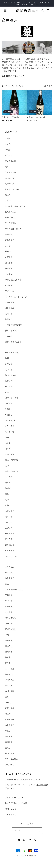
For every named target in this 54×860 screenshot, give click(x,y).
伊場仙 (8, 150)
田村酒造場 (9, 308)
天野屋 (8, 138)
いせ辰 (8, 144)
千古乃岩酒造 (10, 223)
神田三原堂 (9, 533)
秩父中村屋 (9, 550)
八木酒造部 (9, 669)
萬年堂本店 (9, 572)
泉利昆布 (8, 623)
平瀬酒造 (8, 415)
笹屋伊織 (8, 364)
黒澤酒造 (8, 601)
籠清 (7, 500)
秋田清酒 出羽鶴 (11, 352)
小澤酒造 (8, 285)
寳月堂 (8, 663)
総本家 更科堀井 (11, 398)
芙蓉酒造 (8, 595)
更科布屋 (8, 539)
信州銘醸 (8, 652)
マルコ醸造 (9, 454)
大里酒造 (8, 612)
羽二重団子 (9, 263)
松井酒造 (8, 381)
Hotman (8, 522)
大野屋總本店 (10, 172)
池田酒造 (8, 517)
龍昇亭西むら (10, 618)
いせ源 (8, 702)
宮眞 (7, 494)
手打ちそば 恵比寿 (13, 229)
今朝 (7, 505)
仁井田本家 (9, 719)
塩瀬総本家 (9, 691)
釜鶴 (7, 635)
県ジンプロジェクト (13, 342)
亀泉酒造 (8, 674)
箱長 (7, 697)
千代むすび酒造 (11, 759)
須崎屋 (8, 483)
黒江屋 (8, 195)
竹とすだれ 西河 (12, 189)
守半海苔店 (9, 567)
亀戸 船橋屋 (10, 184)
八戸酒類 (8, 257)
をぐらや (8, 477)
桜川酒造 (8, 319)
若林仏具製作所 (11, 471)
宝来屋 (8, 748)
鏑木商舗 (8, 685)
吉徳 (7, 466)
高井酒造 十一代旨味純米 (11, 117)
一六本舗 (8, 274)
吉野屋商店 (9, 511)
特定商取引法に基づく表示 (16, 803)
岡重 (7, 167)
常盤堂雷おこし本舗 (13, 280)
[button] (5, 10)
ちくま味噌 (9, 432)
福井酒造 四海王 (11, 331)
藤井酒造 (8, 640)
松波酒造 (8, 386)
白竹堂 (8, 443)
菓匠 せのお (10, 217)
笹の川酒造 (9, 753)
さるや (8, 200)
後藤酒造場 (9, 606)
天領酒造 (8, 234)
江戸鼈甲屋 (9, 291)
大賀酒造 (8, 528)
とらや (8, 246)
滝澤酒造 (8, 369)
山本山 (8, 449)
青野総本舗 (9, 708)
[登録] (39, 830)
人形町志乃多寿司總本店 (15, 206)
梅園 (7, 358)
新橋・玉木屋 (10, 375)
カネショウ (9, 178)
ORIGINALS (9, 765)
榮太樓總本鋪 (10, 161)
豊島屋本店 (9, 240)
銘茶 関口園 (10, 545)
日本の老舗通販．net (30, 855)
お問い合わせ (10, 809)
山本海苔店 (9, 403)
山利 (7, 437)
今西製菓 (8, 268)
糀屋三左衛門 (10, 629)
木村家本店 (9, 725)
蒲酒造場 (8, 742)
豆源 (7, 392)
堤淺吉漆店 (9, 680)
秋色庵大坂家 (10, 212)
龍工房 (8, 714)
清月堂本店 (9, 578)
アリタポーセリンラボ (14, 589)
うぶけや (8, 155)
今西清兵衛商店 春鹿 (13, 325)
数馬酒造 (8, 409)
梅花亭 (8, 251)
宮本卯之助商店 (11, 460)
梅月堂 (8, 657)
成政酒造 (8, 736)
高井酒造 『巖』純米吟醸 (36, 117)
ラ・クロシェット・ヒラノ (16, 297)
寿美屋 (8, 731)
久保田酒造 (9, 302)
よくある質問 (10, 814)
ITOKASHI (9, 336)
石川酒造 (8, 314)
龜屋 (7, 584)
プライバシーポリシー (14, 797)
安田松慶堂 (9, 426)
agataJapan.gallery (13, 556)
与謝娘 (8, 488)
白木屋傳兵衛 (10, 420)
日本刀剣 (8, 646)
